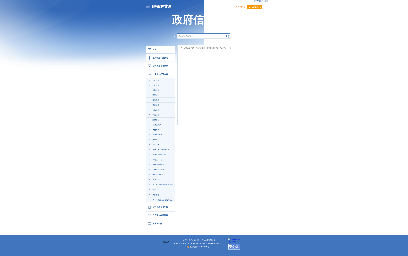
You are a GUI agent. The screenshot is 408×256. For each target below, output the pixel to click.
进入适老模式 (255, 7)
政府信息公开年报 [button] (160, 207)
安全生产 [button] (155, 189)
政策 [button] (155, 49)
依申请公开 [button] (157, 223)
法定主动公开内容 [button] (160, 74)
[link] (155, 80)
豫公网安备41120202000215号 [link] (199, 247)
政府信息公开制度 (160, 66)
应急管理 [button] (155, 179)
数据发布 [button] (155, 195)
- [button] (171, 73)
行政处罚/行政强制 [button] (159, 155)
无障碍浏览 (240, 7)
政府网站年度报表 (160, 215)
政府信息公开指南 (160, 58)
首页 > (193, 48)
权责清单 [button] (155, 115)
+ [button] (172, 48)
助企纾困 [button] (155, 144)
